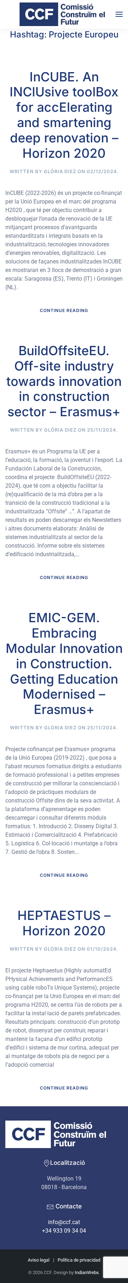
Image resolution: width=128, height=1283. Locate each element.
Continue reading (64, 310)
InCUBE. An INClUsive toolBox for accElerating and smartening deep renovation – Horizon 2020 (64, 115)
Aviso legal (38, 1260)
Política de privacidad (79, 1260)
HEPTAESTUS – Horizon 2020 (64, 923)
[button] (119, 14)
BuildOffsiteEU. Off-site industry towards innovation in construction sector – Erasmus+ (64, 381)
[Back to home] (64, 14)
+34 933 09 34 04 (64, 1230)
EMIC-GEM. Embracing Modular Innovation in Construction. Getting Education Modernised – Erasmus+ (64, 663)
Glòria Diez (60, 171)
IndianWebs (87, 1272)
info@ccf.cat (64, 1222)
